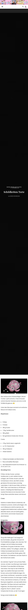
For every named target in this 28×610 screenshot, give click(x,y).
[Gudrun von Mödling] (14, 2)
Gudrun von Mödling (15, 196)
